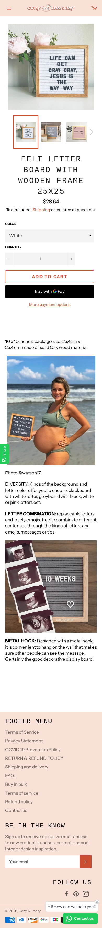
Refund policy (19, 801)
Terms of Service (22, 732)
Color (10, 224)
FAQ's (10, 775)
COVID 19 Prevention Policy (33, 749)
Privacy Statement (24, 740)
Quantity (13, 247)
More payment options (49, 304)
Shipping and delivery (26, 766)
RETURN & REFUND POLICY (34, 758)
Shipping (41, 209)
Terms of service (21, 793)
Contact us (16, 810)
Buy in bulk (16, 784)
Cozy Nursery (29, 911)
